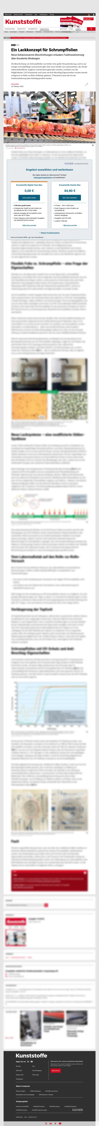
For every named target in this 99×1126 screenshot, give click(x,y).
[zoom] (93, 145)
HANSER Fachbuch (39, 1106)
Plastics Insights (20, 1091)
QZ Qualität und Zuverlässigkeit (25, 1094)
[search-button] (91, 29)
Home (7, 37)
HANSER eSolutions (70, 1106)
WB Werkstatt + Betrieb (46, 1094)
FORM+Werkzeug (35, 1091)
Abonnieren (56, 1070)
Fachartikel (15, 84)
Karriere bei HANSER (22, 1106)
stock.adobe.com (20, 148)
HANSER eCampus (21, 1110)
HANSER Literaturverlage (39, 1110)
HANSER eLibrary (54, 1106)
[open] (86, 85)
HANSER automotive (51, 1091)
